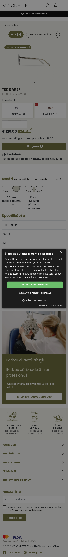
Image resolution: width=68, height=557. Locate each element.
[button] (34, 300)
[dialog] (34, 278)
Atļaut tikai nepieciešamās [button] (35, 292)
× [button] (61, 252)
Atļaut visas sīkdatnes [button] (35, 284)
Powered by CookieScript (51, 305)
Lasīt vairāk (44, 277)
